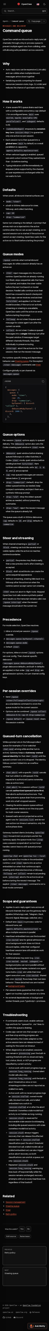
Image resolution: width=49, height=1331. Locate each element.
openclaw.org (21, 1312)
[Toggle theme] (44, 4)
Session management (15, 1202)
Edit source (11, 1236)
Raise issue (25, 1236)
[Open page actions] (44, 21)
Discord (19, 1317)
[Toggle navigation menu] (4, 4)
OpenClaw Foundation (32, 1305)
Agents (5, 21)
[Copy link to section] (12, 64)
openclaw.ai (8, 1312)
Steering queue (22, 361)
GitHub (8, 1317)
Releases (36, 1312)
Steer (38, 364)
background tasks (16, 986)
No (28, 1229)
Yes (21, 1229)
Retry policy (11, 1214)
